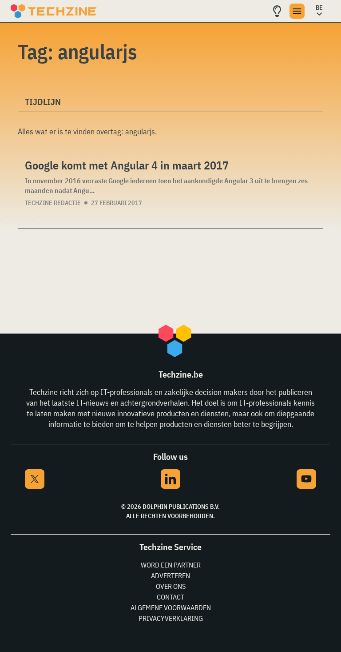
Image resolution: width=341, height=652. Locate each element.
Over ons (171, 586)
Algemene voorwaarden (171, 607)
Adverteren (170, 575)
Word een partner (171, 564)
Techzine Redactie (53, 203)
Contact (170, 596)
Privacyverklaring (171, 618)
